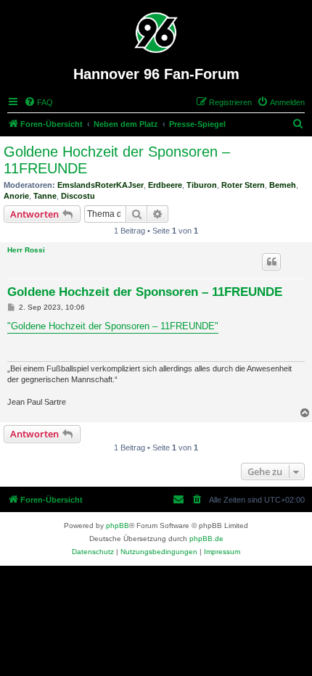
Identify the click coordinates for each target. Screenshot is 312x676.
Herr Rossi (26, 250)
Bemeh (282, 185)
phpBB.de (206, 539)
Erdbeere (165, 185)
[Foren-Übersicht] (156, 33)
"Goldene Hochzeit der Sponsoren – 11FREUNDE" (112, 326)
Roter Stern (243, 185)
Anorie (16, 195)
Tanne (45, 195)
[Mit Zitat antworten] (271, 262)
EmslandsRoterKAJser (100, 185)
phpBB (117, 525)
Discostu (78, 195)
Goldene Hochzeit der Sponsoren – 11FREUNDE (117, 160)
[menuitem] (38, 102)
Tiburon (201, 185)
